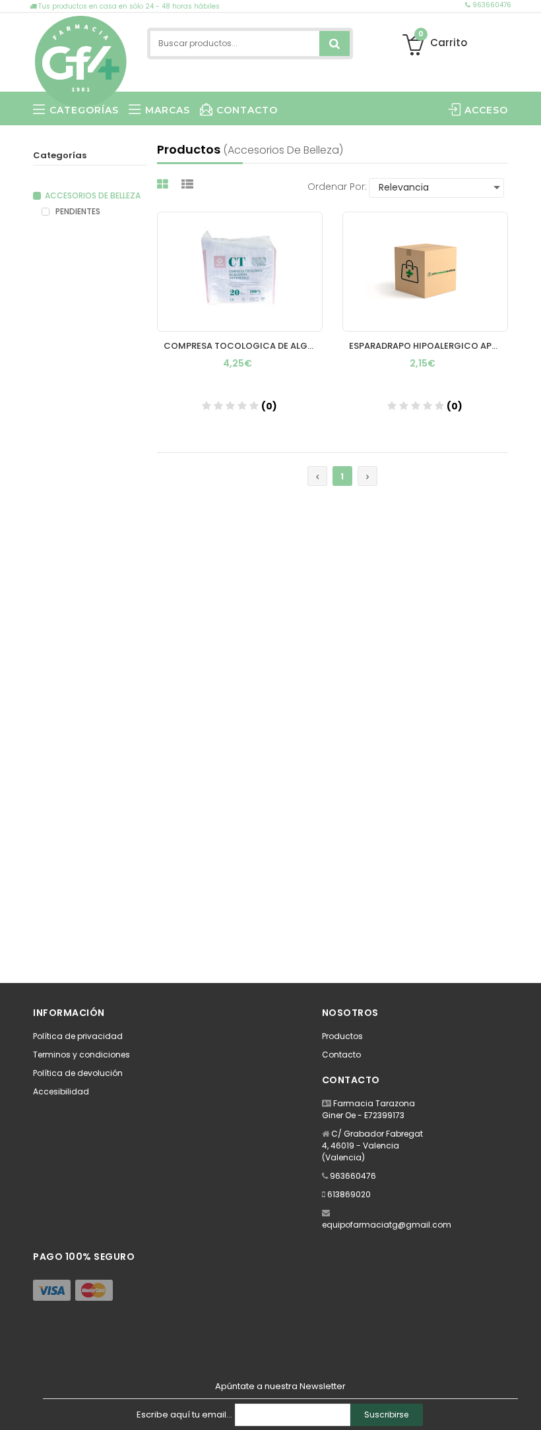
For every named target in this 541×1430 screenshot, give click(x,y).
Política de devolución (78, 1073)
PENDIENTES (76, 212)
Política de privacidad (78, 1036)
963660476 (490, 5)
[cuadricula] (164, 184)
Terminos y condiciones (81, 1054)
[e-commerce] (81, 59)
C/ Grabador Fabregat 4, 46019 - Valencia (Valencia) (372, 1145)
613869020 (349, 1194)
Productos (342, 1036)
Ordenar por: (337, 186)
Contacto (341, 1054)
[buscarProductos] (334, 43)
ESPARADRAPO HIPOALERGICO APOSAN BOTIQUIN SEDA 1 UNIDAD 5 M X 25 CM (428, 346)
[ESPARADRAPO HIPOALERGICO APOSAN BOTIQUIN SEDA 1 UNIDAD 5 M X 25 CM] (425, 271)
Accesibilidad (61, 1091)
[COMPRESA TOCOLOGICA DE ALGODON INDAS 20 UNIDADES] (240, 271)
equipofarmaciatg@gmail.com (386, 1224)
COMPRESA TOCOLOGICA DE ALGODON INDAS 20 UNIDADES (243, 346)
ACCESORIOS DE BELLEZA (93, 196)
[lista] (189, 184)
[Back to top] (527, 1406)
